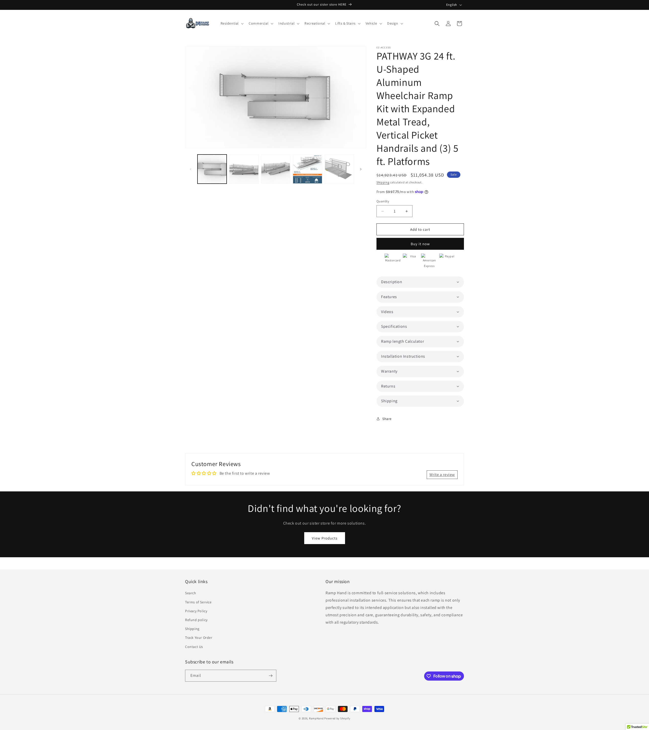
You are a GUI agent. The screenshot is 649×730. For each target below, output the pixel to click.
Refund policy (196, 620)
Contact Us (194, 646)
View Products (324, 538)
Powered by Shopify (337, 718)
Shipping (382, 182)
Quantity (382, 201)
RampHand (316, 718)
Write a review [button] (442, 474)
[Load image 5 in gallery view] (339, 169)
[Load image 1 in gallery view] (212, 169)
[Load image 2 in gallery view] (243, 169)
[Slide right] (360, 169)
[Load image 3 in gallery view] (275, 169)
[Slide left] (190, 169)
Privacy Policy (196, 611)
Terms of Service (198, 602)
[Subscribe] (270, 676)
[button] (232, 23)
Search (190, 593)
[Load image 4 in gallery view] (307, 169)
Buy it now (420, 243)
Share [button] (387, 418)
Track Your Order (198, 637)
